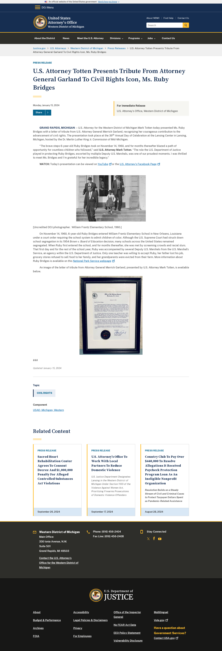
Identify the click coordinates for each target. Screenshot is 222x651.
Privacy (77, 628)
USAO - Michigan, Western (48, 410)
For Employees (82, 636)
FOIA (36, 636)
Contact (164, 638)
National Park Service (92, 261)
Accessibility (81, 612)
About (36, 612)
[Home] (59, 28)
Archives (38, 628)
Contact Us (183, 18)
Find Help (168, 18)
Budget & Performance (47, 620)
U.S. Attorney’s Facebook (138, 164)
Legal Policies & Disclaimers (90, 620)
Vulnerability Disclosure (128, 640)
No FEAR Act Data (125, 624)
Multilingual (161, 612)
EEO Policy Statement (127, 632)
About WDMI (152, 18)
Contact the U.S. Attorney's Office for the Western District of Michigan (58, 563)
